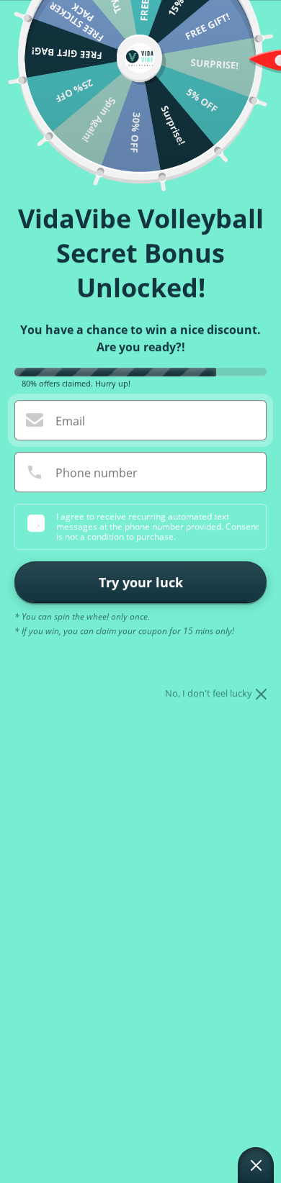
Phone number (96, 473)
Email (70, 421)
